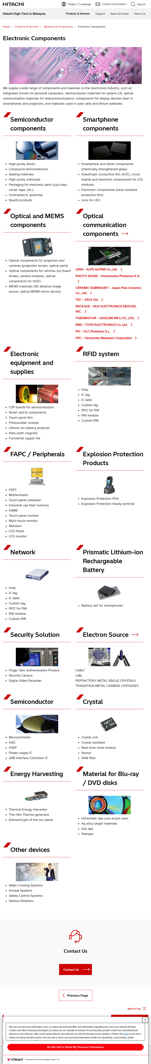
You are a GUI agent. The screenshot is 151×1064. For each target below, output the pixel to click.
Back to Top (134, 1008)
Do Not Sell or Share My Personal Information (75, 1047)
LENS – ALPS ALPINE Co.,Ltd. (97, 269)
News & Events (119, 13)
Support (100, 13)
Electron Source (106, 634)
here (126, 1034)
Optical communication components (104, 224)
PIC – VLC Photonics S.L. (93, 331)
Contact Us (71, 970)
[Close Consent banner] (145, 1020)
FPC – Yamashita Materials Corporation (104, 338)
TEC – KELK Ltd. (87, 299)
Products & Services (78, 13)
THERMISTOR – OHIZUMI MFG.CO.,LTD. (105, 318)
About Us (139, 13)
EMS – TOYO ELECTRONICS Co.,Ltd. (102, 325)
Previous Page (77, 995)
